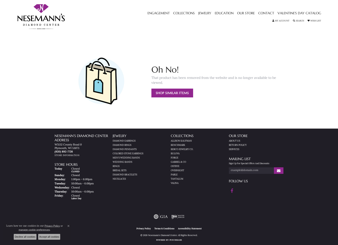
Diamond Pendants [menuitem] (125, 149)
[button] (280, 21)
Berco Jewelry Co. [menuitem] (182, 149)
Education (224, 13)
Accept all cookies (49, 236)
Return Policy (238, 145)
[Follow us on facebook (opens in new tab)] (232, 191)
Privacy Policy (143, 229)
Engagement (159, 13)
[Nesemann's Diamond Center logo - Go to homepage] (52, 17)
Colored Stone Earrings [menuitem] (128, 154)
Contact (266, 13)
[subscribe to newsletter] (278, 170)
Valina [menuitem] (175, 183)
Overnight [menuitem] (177, 170)
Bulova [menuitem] (175, 154)
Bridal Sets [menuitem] (119, 170)
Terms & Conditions (164, 229)
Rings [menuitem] (116, 166)
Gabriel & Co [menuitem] (178, 162)
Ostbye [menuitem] (175, 166)
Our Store (246, 13)
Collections (184, 13)
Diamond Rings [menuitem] (122, 145)
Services (234, 149)
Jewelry (204, 13)
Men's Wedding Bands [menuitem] (126, 158)
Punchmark (176, 240)
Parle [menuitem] (174, 175)
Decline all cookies (25, 236)
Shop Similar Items (172, 93)
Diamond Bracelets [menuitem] (125, 175)
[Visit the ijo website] (177, 216)
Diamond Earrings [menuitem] (124, 141)
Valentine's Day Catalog (299, 13)
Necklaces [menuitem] (119, 179)
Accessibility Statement (190, 229)
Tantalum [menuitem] (177, 179)
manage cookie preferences (34, 229)
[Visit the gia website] (161, 216)
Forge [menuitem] (174, 158)
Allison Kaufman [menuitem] (181, 141)
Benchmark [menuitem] (178, 145)
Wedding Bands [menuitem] (122, 162)
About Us (234, 141)
